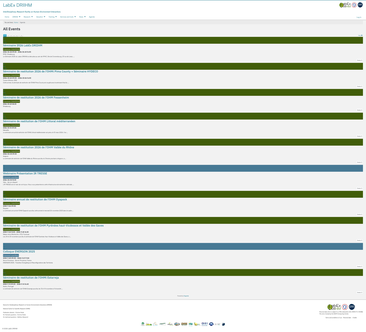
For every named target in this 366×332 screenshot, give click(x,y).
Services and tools (66, 17)
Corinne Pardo (19, 312)
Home (7, 17)
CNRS (28, 308)
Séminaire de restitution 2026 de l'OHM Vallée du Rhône (38, 147)
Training (51, 17)
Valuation (39, 17)
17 (21, 35)
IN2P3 (335, 314)
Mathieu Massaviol (22, 317)
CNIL (340, 312)
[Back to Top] (362, 328)
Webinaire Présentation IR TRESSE (25, 173)
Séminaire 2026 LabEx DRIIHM (22, 45)
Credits (355, 317)
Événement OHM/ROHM (11, 49)
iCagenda (186, 296)
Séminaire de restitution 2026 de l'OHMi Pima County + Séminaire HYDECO (50, 71)
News (81, 17)
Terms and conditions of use (333, 317)
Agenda (92, 17)
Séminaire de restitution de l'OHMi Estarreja (31, 277)
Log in (359, 17)
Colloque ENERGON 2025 (19, 251)
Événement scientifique (10, 177)
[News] (84, 16)
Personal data (347, 317)
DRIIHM (15, 17)
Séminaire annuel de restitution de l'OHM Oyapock (35, 199)
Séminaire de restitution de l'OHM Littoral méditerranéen (39, 121)
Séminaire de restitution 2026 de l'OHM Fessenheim (36, 97)
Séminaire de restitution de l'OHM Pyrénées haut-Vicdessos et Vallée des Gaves (53, 225)
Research (27, 17)
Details (359, 60)
